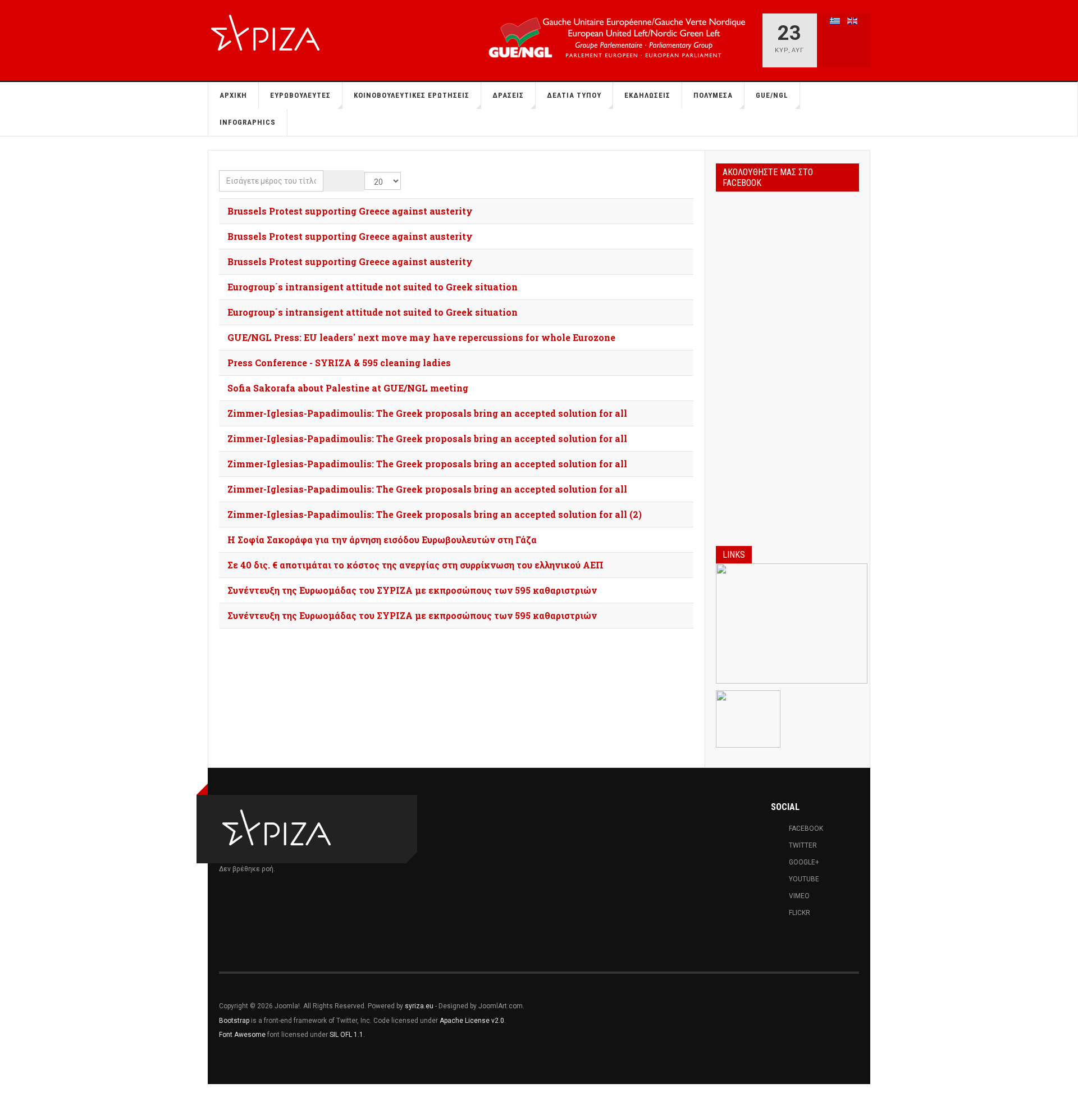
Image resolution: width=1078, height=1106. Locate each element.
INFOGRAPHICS (248, 122)
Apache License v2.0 (472, 1021)
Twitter (803, 845)
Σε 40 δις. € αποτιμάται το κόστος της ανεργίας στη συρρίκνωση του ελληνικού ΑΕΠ (415, 565)
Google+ (804, 862)
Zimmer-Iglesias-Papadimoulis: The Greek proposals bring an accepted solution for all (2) (434, 514)
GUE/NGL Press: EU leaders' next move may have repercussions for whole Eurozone (421, 337)
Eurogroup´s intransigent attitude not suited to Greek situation (372, 287)
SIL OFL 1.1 (346, 1035)
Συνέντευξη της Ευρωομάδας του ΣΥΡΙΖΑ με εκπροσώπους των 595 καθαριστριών (412, 590)
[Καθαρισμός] (354, 181)
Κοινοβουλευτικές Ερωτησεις (411, 95)
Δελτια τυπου (574, 95)
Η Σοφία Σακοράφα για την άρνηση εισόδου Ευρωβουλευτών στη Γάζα (382, 539)
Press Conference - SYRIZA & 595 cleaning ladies (339, 362)
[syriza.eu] (269, 34)
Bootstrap (234, 1021)
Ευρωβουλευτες (300, 95)
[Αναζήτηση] (333, 181)
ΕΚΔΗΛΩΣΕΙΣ (647, 95)
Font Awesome (242, 1035)
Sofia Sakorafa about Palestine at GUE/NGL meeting (347, 388)
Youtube (804, 879)
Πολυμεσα (713, 95)
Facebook (806, 828)
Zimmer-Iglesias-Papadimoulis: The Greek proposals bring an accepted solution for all (427, 413)
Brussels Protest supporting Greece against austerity (350, 211)
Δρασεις (508, 95)
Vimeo (799, 896)
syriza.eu (419, 1006)
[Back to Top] (12, 1095)
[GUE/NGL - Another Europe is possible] (615, 35)
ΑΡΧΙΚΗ (233, 95)
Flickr (799, 913)
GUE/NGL (772, 95)
